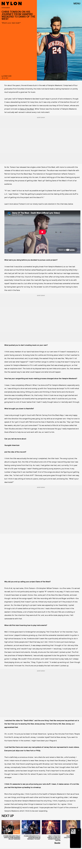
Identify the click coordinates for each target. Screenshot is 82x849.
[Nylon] (12, 3)
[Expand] (72, 830)
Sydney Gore (7, 76)
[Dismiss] (78, 830)
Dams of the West (27, 109)
